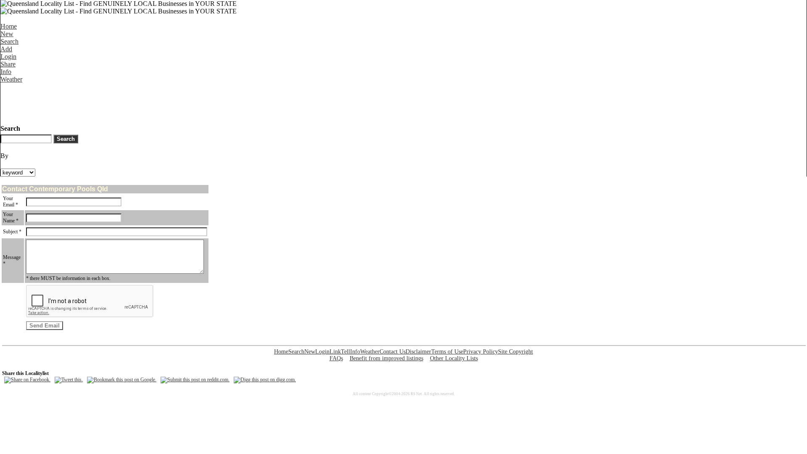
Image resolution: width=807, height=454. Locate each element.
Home (8, 26)
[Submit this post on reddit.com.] (195, 380)
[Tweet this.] (69, 380)
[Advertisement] (153, 102)
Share (8, 64)
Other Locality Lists (454, 358)
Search (9, 41)
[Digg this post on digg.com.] (265, 380)
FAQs (336, 358)
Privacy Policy (480, 351)
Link (335, 351)
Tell (345, 351)
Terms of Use (447, 351)
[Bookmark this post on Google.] (121, 380)
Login (8, 56)
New (6, 33)
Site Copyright (515, 351)
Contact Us (393, 351)
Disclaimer (418, 351)
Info (5, 71)
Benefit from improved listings (386, 358)
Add (6, 49)
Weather (11, 79)
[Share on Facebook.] (27, 380)
